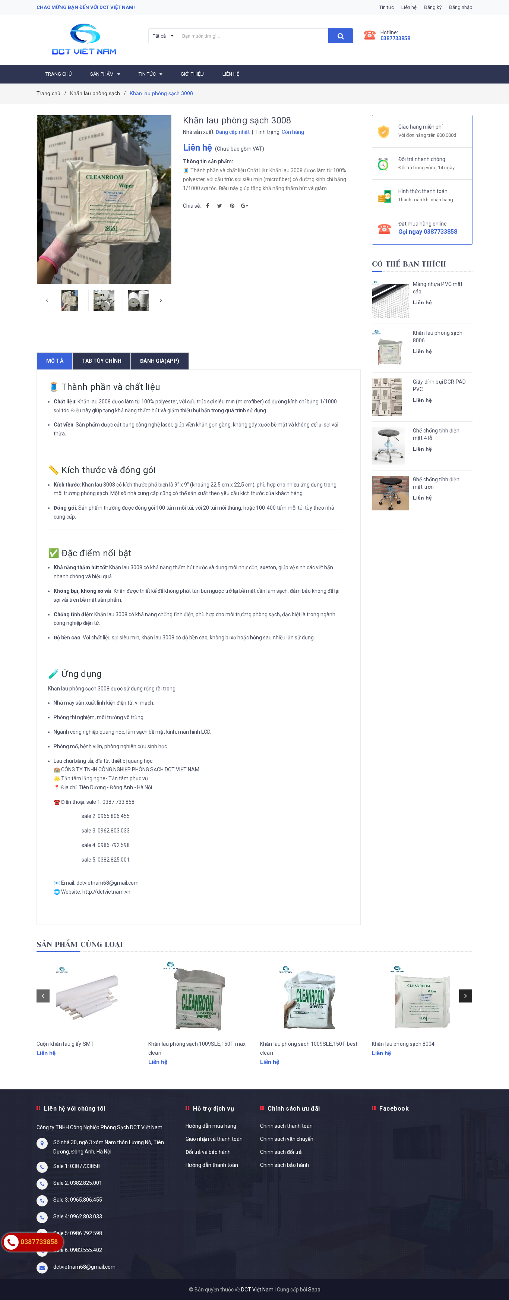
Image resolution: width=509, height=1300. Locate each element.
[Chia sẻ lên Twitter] (220, 206)
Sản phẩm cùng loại (80, 944)
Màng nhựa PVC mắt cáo (437, 288)
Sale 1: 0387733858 (76, 1166)
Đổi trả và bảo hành (208, 1152)
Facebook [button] (394, 1108)
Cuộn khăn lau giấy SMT (65, 1044)
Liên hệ (409, 7)
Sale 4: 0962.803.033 (77, 1216)
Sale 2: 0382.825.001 (77, 1183)
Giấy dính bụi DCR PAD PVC (439, 385)
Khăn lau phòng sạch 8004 (403, 1044)
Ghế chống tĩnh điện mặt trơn (436, 483)
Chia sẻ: (192, 206)
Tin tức (386, 7)
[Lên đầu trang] (496, 1281)
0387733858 (395, 38)
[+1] (244, 206)
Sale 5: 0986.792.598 (77, 1233)
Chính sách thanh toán (286, 1126)
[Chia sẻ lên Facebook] (207, 206)
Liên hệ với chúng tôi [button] (74, 1108)
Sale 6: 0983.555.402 (77, 1250)
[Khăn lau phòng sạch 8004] (422, 997)
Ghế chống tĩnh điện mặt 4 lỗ (436, 434)
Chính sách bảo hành (284, 1165)
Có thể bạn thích (409, 264)
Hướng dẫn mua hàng (211, 1126)
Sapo (314, 1290)
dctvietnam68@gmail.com (84, 1267)
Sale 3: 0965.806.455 (77, 1200)
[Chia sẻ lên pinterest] (232, 206)
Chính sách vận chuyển (286, 1139)
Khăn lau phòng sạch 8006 (437, 336)
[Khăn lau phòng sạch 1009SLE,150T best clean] (310, 997)
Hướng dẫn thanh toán (212, 1165)
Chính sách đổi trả (281, 1152)
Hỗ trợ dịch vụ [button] (213, 1108)
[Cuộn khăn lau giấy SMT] (87, 997)
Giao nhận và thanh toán (214, 1139)
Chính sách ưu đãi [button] (294, 1108)
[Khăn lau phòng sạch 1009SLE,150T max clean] (198, 997)
